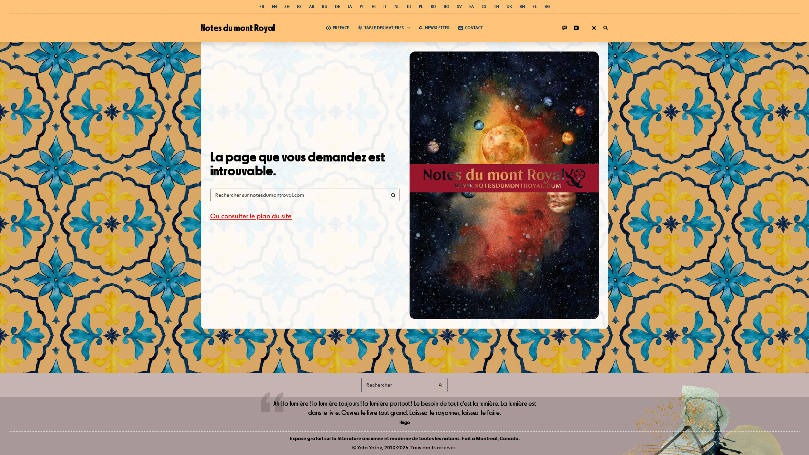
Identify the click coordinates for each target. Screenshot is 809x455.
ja (350, 6)
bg (547, 6)
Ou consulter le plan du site (251, 216)
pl (421, 6)
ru (324, 6)
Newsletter (437, 27)
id (409, 6)
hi (374, 6)
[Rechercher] (605, 28)
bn (522, 6)
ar (311, 6)
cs (484, 6)
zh (286, 6)
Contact (474, 27)
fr (261, 6)
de (337, 6)
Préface (341, 27)
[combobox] (298, 195)
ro (446, 6)
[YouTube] (576, 28)
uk (509, 6)
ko (433, 6)
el (534, 6)
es (299, 6)
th (496, 6)
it (385, 6)
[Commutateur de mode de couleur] (594, 28)
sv (459, 6)
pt (362, 6)
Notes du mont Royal (238, 27)
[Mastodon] (564, 28)
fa (471, 6)
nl (396, 6)
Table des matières (384, 27)
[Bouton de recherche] (393, 195)
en (274, 6)
